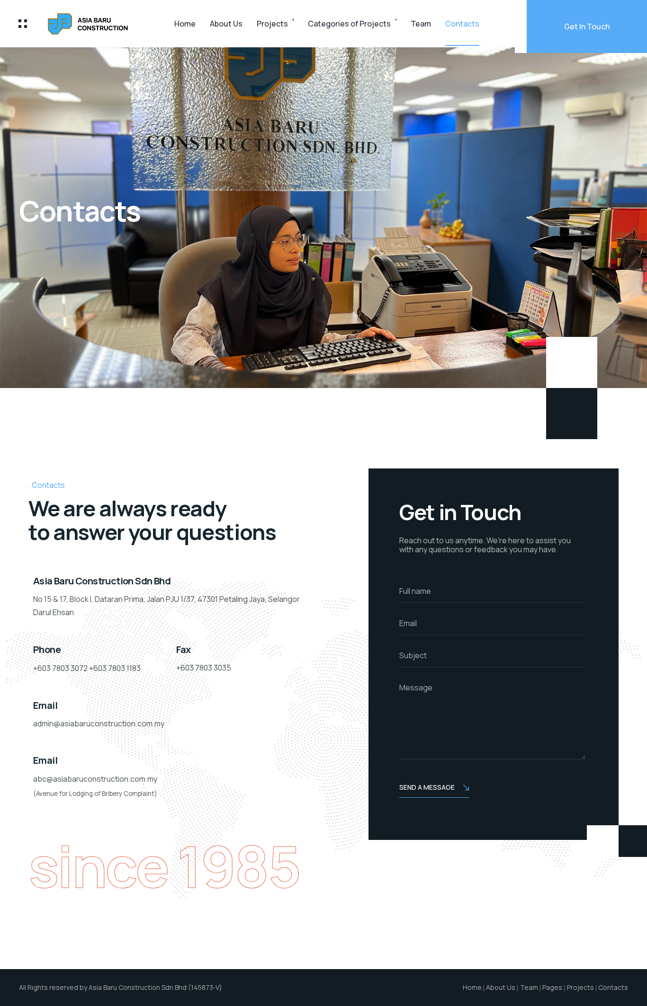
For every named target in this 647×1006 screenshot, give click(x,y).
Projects (272, 23)
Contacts (462, 23)
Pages (552, 987)
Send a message (427, 787)
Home (185, 23)
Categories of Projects (349, 23)
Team (421, 23)
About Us (226, 23)
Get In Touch (587, 26)
